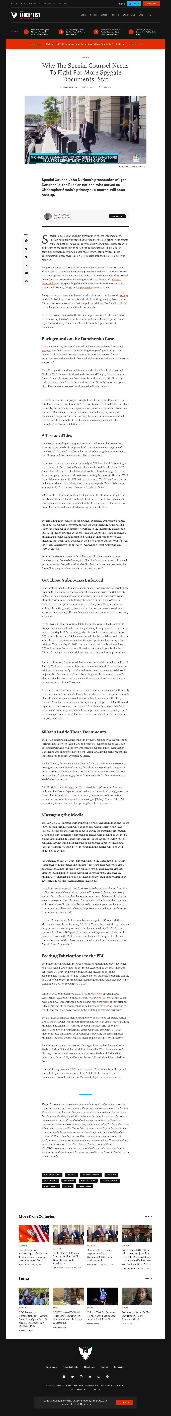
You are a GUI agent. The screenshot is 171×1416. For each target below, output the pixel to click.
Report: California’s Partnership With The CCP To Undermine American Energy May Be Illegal (33, 1255)
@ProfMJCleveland (63, 218)
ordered (113, 632)
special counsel (50, 1186)
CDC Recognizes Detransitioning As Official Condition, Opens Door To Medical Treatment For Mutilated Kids (33, 1319)
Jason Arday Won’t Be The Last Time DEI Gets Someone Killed (136, 1316)
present (105, 1001)
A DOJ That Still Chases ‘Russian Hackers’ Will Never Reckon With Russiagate (66, 1258)
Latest (24, 1278)
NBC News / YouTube (130, 166)
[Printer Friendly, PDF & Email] (26, 281)
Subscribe (151, 3)
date (71, 787)
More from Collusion (37, 1216)
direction (97, 993)
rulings (124, 295)
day (73, 775)
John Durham (69, 1180)
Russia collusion (88, 1180)
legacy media (85, 287)
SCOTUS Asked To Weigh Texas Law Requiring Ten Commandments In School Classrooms (68, 1317)
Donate (136, 3)
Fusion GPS (111, 1175)
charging (46, 350)
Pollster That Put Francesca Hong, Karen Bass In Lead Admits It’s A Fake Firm (102, 1316)
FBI (70, 287)
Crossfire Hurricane (91, 1175)
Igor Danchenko (50, 1180)
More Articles (117, 216)
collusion (71, 1175)
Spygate (68, 1186)
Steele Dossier (84, 1186)
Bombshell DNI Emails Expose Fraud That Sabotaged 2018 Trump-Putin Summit (100, 1255)
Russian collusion (110, 1180)
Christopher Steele (52, 1175)
